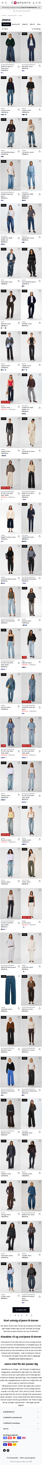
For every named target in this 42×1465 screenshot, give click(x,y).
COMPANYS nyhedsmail (12, 1417)
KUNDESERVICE (8, 1412)
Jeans (20, 15)
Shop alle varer (12, 15)
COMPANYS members (11, 1423)
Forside (4, 15)
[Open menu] (2, 3)
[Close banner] (39, 7)
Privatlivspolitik (12, 1458)
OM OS (5, 1429)
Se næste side (21, 1310)
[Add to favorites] (19, 33)
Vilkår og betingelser (27, 1458)
